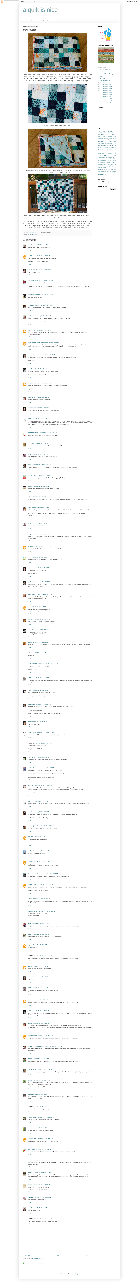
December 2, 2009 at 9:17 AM (45, 1138)
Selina (29, 630)
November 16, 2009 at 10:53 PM (40, 812)
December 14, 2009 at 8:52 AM (42, 1197)
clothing (106, 138)
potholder (103, 164)
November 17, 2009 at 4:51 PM (46, 911)
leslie (29, 418)
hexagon (109, 153)
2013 (99, 133)
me (107, 158)
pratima (30, 1185)
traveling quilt (113, 171)
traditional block (105, 171)
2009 (28, 234)
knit (113, 157)
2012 (114, 131)
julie (29, 1000)
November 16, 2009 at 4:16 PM (44, 704)
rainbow (100, 167)
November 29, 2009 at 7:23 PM (45, 1117)
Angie (29, 568)
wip (105, 174)
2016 (109, 133)
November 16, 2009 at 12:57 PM (42, 464)
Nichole (30, 255)
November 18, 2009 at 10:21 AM (41, 977)
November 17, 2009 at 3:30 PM (44, 884)
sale (108, 167)
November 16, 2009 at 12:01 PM (48, 432)
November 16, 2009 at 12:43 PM (40, 454)
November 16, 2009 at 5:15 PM (45, 732)
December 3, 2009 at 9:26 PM (42, 1149)
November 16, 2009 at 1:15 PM (40, 507)
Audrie (29, 690)
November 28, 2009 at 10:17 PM (44, 1106)
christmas (100, 138)
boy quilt (110, 136)
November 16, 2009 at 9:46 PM (39, 801)
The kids (30, 486)
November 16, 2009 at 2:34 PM (42, 619)
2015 (105, 133)
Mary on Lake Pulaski (34, 874)
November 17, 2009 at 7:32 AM (36, 836)
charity (114, 136)
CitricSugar (31, 280)
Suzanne (30, 330)
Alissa (29, 757)
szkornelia (31, 546)
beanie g (30, 464)
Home (23, 21)
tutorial (105, 173)
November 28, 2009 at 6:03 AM (40, 1094)
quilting (111, 166)
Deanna (30, 977)
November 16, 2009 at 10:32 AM (45, 270)
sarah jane (113, 167)
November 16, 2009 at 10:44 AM (50, 342)
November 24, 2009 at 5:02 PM (43, 1069)
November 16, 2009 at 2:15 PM (41, 582)
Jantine (30, 1023)
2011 (111, 131)
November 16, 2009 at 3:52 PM (40, 677)
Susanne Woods (32, 911)
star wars (113, 169)
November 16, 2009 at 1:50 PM (40, 568)
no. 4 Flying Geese (105, 70)
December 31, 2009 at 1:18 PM (43, 1218)
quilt (112, 164)
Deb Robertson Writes (34, 342)
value (110, 173)
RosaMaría (31, 305)
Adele (29, 1010)
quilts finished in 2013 (106, 92)
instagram (100, 157)
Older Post (88, 1255)
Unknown (30, 383)
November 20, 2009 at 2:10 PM (44, 1035)
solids (109, 169)
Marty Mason (31, 704)
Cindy (29, 534)
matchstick (102, 82)
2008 (99, 131)
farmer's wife (101, 143)
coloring (114, 138)
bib (115, 134)
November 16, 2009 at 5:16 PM (43, 743)
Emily (29, 454)
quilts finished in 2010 (106, 99)
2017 (112, 133)
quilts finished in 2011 (106, 96)
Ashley (30, 861)
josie (29, 497)
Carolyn (30, 898)
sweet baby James (105, 80)
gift (115, 147)
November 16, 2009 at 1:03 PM (41, 486)
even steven (103, 78)
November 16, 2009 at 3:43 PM (49, 663)
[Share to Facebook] (48, 232)
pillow (99, 164)
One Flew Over (32, 768)
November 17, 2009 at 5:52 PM (40, 923)
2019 (99, 134)
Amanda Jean (32, 884)
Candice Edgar (32, 732)
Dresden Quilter (32, 826)
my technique (113, 160)
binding (99, 136)
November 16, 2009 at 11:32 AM (40, 408)
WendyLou (31, 1149)
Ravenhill (30, 1197)
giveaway (100, 149)
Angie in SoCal (32, 1117)
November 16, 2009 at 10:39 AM (44, 294)
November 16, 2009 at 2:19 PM (44, 594)
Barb (29, 557)
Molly (29, 801)
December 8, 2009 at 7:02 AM (39, 1160)
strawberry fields (104, 72)
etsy (110, 141)
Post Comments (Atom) (36, 1258)
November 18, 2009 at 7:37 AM (39, 966)
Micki (29, 987)
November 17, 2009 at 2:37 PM (49, 874)
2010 (107, 131)
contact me (55, 21)
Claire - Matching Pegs (34, 663)
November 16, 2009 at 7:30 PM (45, 768)
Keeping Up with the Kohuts (36, 1046)
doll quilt (100, 141)
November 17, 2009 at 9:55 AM (41, 851)
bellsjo (29, 934)
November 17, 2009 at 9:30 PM (43, 955)
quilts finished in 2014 (106, 90)
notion (103, 162)
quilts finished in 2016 (106, 86)
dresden (106, 141)
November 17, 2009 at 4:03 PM (41, 898)
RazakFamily (31, 270)
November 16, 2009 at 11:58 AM (40, 418)
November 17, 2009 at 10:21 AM (41, 861)
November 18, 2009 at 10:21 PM (40, 1010)
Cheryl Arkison (32, 355)
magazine (104, 158)
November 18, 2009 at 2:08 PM (39, 1000)
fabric (114, 141)
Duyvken (30, 945)
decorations (113, 139)
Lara (29, 812)
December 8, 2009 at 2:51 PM (43, 1172)
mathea (30, 1080)
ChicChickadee (32, 1138)
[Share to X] (46, 232)
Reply (29, 250)
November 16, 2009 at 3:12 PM (37, 653)
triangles (100, 173)
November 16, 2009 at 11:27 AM (41, 397)
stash (99, 171)
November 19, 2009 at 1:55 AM (41, 1023)
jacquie (30, 1094)
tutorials (45, 21)
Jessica (30, 642)
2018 (115, 133)
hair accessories (110, 149)
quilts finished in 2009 (106, 101)
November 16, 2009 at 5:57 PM (40, 757)
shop (38, 21)
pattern (114, 162)
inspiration (113, 155)
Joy (29, 721)
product (108, 164)
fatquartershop (108, 143)
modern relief (112, 158)
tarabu (29, 923)
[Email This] (42, 232)
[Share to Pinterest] (50, 232)
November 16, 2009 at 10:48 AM (46, 355)
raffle (115, 166)
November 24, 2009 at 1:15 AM (41, 1058)
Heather (30, 316)
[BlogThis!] (44, 232)
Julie (29, 966)
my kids (107, 160)
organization (108, 162)
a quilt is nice (40, 9)
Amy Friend (31, 1069)
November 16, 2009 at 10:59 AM (42, 383)
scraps (105, 169)
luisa (29, 1160)
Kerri (29, 408)
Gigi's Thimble (32, 1035)
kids (104, 157)
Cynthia (30, 582)
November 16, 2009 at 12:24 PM (39, 443)
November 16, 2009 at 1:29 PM (42, 546)
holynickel (30, 619)
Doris (29, 369)
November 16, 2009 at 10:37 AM (44, 280)
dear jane (108, 139)
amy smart (31, 785)
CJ (28, 523)
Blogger (77, 1274)
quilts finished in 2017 (106, 84)
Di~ (29, 443)
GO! (105, 149)
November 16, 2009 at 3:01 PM (41, 642)
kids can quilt (109, 157)
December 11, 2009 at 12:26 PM (41, 1185)
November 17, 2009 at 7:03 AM (45, 826)
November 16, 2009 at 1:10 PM (39, 497)
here (68, 126)
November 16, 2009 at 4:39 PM (38, 721)
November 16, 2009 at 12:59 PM (41, 475)
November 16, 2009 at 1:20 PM (40, 534)
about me (31, 21)
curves (103, 139)
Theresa (30, 1058)
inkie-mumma (32, 594)
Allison (30, 475)
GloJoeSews (31, 294)
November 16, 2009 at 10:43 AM (42, 316)
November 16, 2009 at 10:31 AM (41, 255)
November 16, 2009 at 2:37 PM (40, 630)
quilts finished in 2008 (106, 103)
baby (102, 134)
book (103, 136)
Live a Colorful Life (33, 432)
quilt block (105, 166)
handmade (101, 153)
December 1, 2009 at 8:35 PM (40, 1128)
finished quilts (33, 234)
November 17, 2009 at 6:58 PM (40, 934)
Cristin (29, 507)
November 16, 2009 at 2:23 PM (37, 606)
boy (106, 136)
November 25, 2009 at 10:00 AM (41, 1080)
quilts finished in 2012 (106, 94)
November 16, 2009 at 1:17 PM (38, 523)
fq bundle (105, 147)
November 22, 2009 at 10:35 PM (53, 1046)
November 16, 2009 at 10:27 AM (40, 245)
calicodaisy (31, 1172)
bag (113, 134)
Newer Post (26, 1255)
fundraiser (111, 147)
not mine (100, 162)
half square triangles (111, 150)
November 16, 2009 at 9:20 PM (43, 785)
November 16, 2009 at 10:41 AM (43, 305)
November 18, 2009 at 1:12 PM (39, 987)
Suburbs (102, 76)
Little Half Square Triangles (107, 74)
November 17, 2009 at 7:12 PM (41, 945)
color (110, 138)
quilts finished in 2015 (106, 88)
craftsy (99, 139)
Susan (29, 397)
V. (28, 653)
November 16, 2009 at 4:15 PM (40, 690)
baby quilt (108, 134)
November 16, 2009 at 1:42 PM (39, 557)
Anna (29, 245)
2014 (102, 133)
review (104, 167)
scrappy (100, 169)
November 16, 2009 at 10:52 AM (40, 369)
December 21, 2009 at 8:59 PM (39, 1208)
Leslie (29, 1128)
